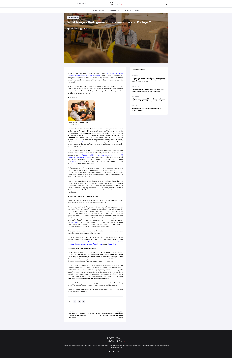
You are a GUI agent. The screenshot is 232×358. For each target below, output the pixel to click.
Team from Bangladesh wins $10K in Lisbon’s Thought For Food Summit (109, 315)
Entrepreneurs (73, 17)
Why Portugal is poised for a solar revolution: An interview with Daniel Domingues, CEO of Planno (149, 100)
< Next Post (71, 311)
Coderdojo (112, 244)
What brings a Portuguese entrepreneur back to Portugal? (109, 22)
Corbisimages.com (88, 142)
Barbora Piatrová (74, 28)
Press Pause (97, 244)
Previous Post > (119, 311)
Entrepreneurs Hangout (84, 244)
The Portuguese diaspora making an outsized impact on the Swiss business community (147, 90)
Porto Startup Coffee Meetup (88, 242)
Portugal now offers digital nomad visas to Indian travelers (146, 109)
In (114, 242)
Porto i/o (74, 222)
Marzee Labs (76, 161)
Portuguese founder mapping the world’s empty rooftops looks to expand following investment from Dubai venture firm (148, 80)
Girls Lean (108, 242)
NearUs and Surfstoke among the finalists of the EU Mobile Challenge (81, 315)
